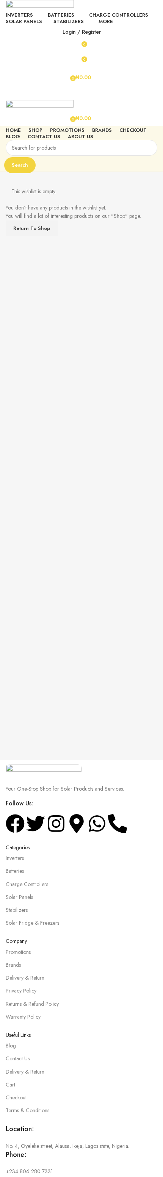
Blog (11, 1045)
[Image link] (44, 770)
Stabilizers (17, 910)
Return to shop (31, 228)
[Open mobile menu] (81, 92)
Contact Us (18, 1058)
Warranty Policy (23, 1017)
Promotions (18, 952)
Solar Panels (19, 897)
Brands (13, 965)
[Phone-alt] (117, 823)
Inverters (15, 858)
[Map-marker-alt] (76, 823)
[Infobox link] (81, 1137)
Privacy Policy (21, 990)
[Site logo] (40, 4)
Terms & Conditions (27, 1110)
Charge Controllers (27, 884)
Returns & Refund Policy (32, 1004)
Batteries (15, 871)
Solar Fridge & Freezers (32, 923)
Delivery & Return (25, 978)
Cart (10, 1084)
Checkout (16, 1097)
